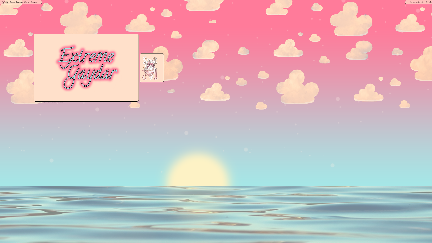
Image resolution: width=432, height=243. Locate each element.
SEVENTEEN (124, 62)
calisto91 (39, 67)
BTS (129, 58)
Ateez (125, 58)
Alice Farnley (41, 92)
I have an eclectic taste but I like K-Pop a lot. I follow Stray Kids (122, 57)
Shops (12, 2)
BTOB (117, 62)
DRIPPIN (111, 62)
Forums (19, 2)
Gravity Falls (114, 46)
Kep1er (131, 60)
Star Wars (112, 38)
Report (48, 41)
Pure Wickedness (42, 54)
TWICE (113, 60)
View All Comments (52, 36)
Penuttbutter (40, 41)
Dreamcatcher (123, 64)
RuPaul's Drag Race (126, 46)
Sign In (429, 2)
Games (34, 2)
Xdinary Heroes (122, 60)
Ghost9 (115, 64)
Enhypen (132, 62)
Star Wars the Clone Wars (125, 47)
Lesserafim (132, 64)
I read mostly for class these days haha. (122, 52)
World (26, 2)
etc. (124, 40)
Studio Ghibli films (122, 38)
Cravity (109, 64)
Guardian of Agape (43, 80)
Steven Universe (113, 44)
